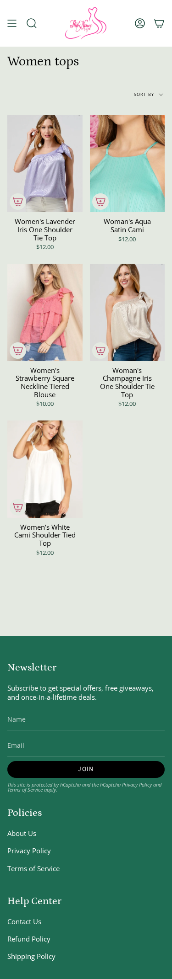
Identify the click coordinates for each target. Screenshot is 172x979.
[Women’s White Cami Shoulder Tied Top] (45, 469)
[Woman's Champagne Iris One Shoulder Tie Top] (127, 312)
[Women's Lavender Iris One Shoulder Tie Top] (45, 164)
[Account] (139, 23)
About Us (21, 833)
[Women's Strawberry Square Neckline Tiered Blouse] (45, 312)
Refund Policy (28, 938)
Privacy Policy (137, 784)
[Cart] (159, 23)
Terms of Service (25, 789)
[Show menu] (12, 23)
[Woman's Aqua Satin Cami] (127, 164)
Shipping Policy (31, 956)
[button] (31, 23)
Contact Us (24, 921)
